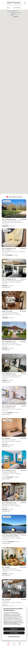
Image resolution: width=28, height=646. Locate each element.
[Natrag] (3, 3)
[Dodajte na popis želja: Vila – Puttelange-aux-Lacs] (24, 323)
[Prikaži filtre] (24, 3)
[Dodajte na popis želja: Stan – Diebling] (24, 549)
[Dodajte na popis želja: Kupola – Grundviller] (24, 293)
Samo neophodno (14, 632)
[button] (5, 226)
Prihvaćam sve (14, 629)
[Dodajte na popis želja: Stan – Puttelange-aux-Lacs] (24, 230)
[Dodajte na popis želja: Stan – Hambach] (24, 420)
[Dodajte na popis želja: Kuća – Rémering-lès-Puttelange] (24, 517)
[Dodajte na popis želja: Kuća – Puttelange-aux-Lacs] (24, 201)
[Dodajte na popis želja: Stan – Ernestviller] (24, 581)
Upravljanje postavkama (14, 636)
